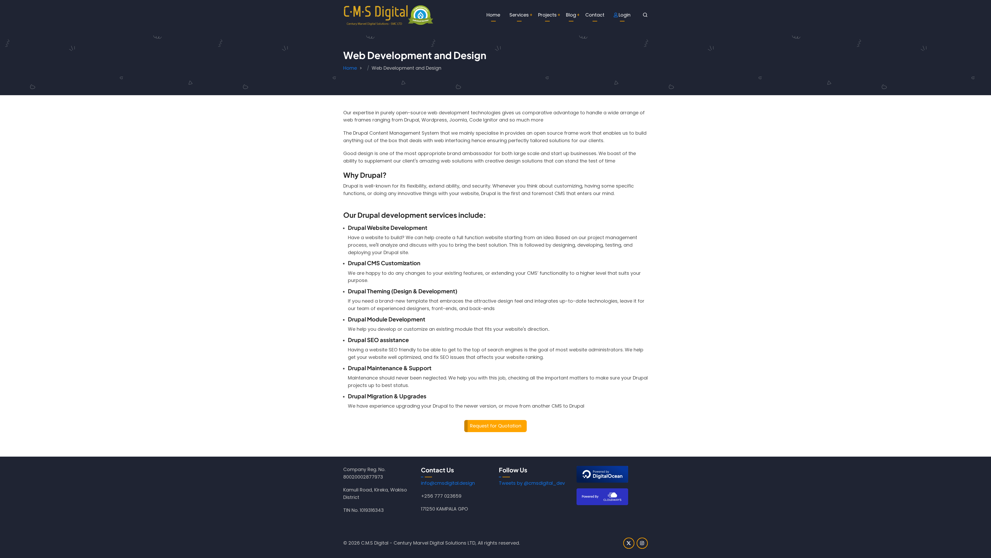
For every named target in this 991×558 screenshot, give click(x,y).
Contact (594, 15)
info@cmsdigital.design (448, 483)
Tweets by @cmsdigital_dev (532, 483)
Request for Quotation (495, 426)
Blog (571, 15)
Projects (547, 15)
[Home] (388, 14)
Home (493, 15)
